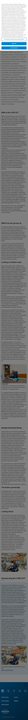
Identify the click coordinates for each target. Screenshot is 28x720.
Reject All (14, 43)
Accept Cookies (14, 47)
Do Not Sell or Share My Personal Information (14, 39)
